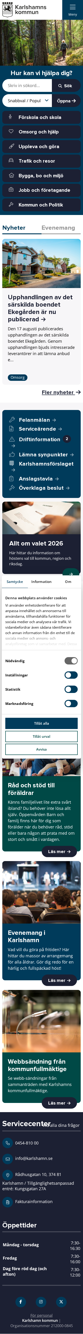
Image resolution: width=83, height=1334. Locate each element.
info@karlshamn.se (33, 1158)
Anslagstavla (36, 479)
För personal (41, 1315)
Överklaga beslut (41, 488)
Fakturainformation (34, 1201)
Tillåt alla (41, 723)
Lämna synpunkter (43, 455)
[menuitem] (72, 10)
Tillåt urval (41, 736)
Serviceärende (37, 429)
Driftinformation (43, 439)
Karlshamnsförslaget (46, 464)
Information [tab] (41, 581)
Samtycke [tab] (15, 581)
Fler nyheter (58, 392)
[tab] (22, 228)
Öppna (64, 101)
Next (76, 267)
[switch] (71, 675)
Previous (6, 267)
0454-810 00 (27, 1143)
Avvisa (41, 749)
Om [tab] (68, 581)
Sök (67, 86)
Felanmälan (34, 420)
